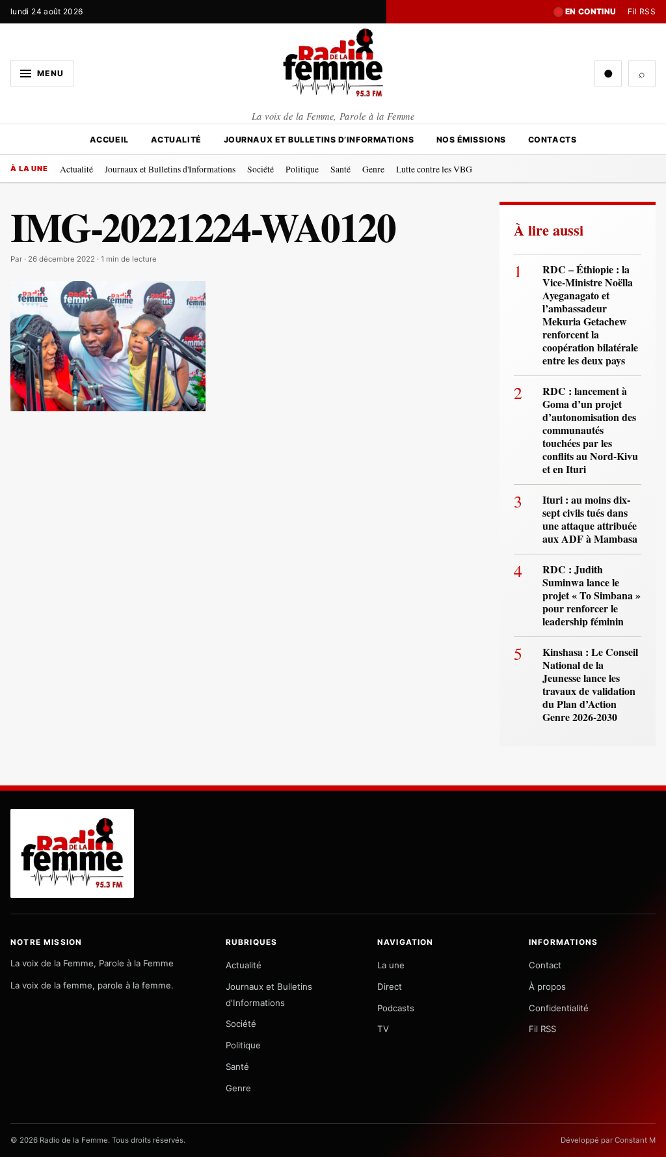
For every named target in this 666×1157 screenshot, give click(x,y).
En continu (591, 11)
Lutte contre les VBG (434, 169)
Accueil (109, 139)
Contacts (552, 139)
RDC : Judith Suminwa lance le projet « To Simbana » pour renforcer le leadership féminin (591, 595)
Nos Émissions (471, 139)
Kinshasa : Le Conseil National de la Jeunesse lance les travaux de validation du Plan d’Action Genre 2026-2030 (590, 685)
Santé (340, 169)
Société (260, 169)
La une (391, 965)
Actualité (176, 139)
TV (383, 1029)
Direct (389, 986)
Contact (545, 965)
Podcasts (395, 1008)
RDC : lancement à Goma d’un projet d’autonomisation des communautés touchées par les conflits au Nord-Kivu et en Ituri (590, 430)
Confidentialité (559, 1008)
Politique (302, 169)
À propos (547, 986)
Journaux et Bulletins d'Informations (170, 169)
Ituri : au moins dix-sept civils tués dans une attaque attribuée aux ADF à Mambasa (589, 519)
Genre (373, 169)
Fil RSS (642, 11)
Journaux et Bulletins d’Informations (319, 139)
